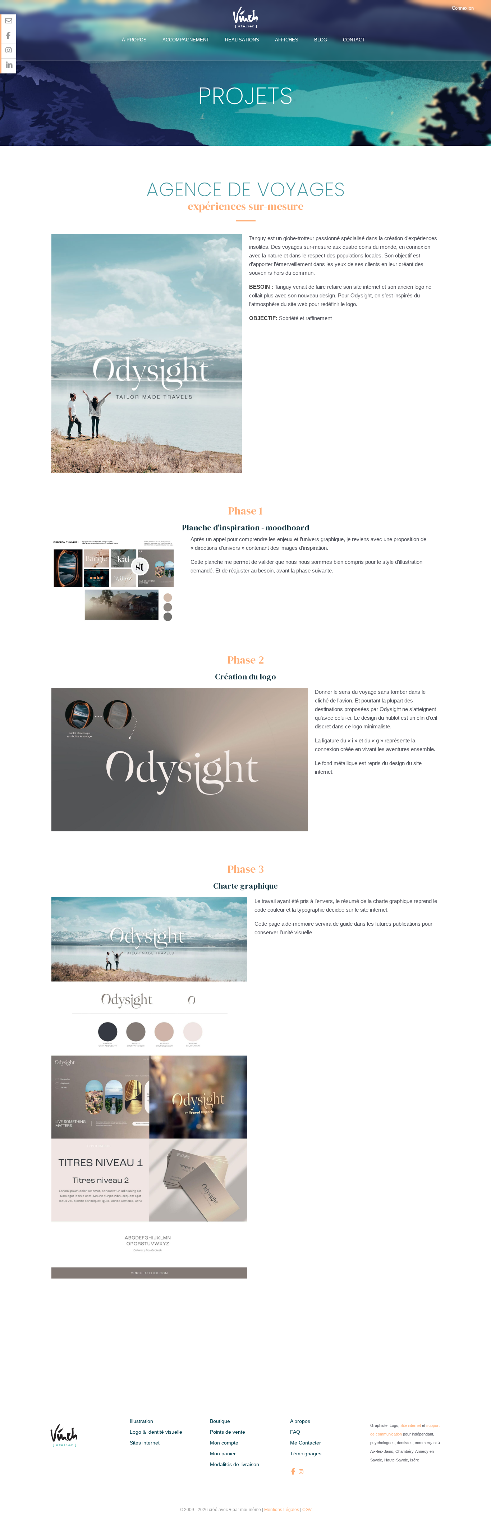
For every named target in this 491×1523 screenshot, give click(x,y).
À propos (134, 39)
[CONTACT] (8, 21)
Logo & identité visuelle (156, 1432)
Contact (354, 39)
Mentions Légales (281, 1509)
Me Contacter (305, 1443)
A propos (300, 1421)
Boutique (220, 1421)
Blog (320, 39)
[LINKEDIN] (8, 66)
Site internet (410, 1425)
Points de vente (227, 1432)
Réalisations (242, 39)
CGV (307, 1509)
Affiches (286, 39)
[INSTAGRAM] (8, 51)
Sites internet (145, 1443)
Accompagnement (185, 39)
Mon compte (224, 1443)
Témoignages (305, 1453)
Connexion (463, 8)
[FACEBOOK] (8, 36)
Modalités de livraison (234, 1464)
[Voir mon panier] (485, 8)
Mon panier (223, 1453)
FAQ (295, 1432)
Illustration (141, 1421)
